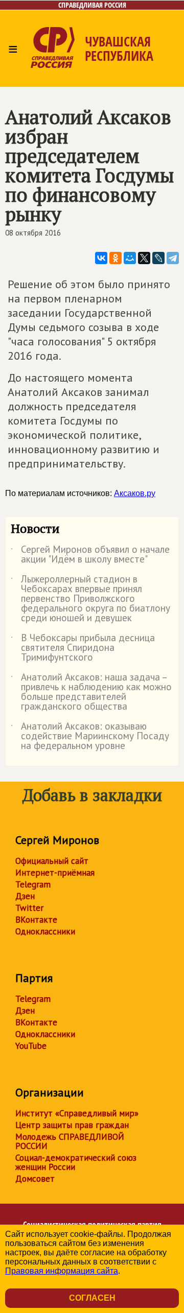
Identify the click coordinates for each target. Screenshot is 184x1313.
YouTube (31, 1045)
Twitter (29, 907)
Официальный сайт (51, 860)
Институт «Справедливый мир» (77, 1113)
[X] (144, 258)
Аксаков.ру (134, 493)
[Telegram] (173, 258)
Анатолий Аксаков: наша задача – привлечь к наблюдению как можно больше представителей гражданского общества (91, 692)
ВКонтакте (36, 919)
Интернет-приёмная (55, 872)
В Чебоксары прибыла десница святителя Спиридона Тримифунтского (83, 648)
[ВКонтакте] (101, 258)
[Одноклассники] (115, 258)
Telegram (33, 884)
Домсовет (35, 1178)
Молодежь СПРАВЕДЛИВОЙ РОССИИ (69, 1141)
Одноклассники (45, 931)
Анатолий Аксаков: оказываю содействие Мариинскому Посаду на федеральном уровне (90, 736)
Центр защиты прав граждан (72, 1125)
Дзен (25, 896)
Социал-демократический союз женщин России (75, 1162)
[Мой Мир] (130, 258)
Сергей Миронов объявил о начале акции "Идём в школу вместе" (90, 555)
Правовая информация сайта (61, 1271)
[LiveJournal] (158, 258)
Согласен (92, 1298)
